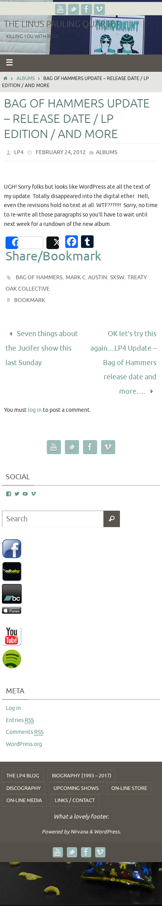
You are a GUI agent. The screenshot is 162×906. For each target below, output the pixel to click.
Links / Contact (75, 788)
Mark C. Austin (86, 277)
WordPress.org (24, 732)
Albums (26, 78)
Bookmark (29, 300)
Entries (20, 708)
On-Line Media (24, 788)
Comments (24, 720)
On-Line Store (129, 776)
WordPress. (107, 819)
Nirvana (79, 819)
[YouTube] (60, 9)
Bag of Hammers (39, 277)
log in (35, 398)
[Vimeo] (99, 9)
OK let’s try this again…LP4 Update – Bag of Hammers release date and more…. (123, 356)
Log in (13, 696)
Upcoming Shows (76, 776)
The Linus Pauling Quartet (62, 24)
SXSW (117, 277)
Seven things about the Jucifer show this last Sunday (42, 344)
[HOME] (5, 78)
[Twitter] (73, 9)
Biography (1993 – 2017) (81, 763)
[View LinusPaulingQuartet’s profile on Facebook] (8, 482)
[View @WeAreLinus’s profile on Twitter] (17, 482)
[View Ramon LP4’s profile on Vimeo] (33, 482)
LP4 (19, 152)
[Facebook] (86, 9)
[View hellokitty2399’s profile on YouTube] (25, 482)
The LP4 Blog (22, 763)
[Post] (53, 243)
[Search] (111, 506)
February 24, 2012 (61, 152)
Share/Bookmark (53, 256)
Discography (23, 776)
